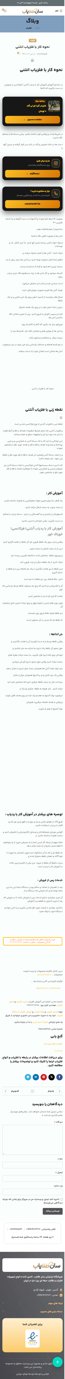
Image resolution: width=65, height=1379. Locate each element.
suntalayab (42, 54)
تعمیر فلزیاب (52, 1012)
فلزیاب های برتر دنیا (53, 1044)
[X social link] (51, 1077)
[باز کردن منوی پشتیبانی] (58, 1362)
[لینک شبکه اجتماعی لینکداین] (36, 1077)
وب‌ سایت (58, 1186)
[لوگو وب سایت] (32, 11)
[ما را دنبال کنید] (32, 168)
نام (60, 1159)
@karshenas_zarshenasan (48, 988)
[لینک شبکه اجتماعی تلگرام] (28, 1077)
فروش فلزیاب (25, 1012)
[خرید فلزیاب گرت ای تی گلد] (32, 111)
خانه (37, 28)
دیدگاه (58, 1122)
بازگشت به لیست (32, 1091)
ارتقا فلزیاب (39, 1012)
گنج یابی (56, 1036)
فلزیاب (29, 28)
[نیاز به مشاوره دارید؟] (32, 199)
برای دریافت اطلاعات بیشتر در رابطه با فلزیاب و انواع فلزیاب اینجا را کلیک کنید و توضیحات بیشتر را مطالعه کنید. (32, 1061)
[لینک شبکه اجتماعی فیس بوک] (59, 1077)
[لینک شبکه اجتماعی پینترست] (44, 1077)
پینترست (58, 1050)
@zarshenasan (44, 975)
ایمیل (59, 1172)
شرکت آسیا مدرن (40, 1022)
